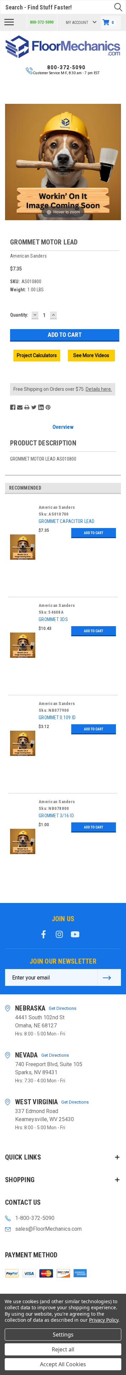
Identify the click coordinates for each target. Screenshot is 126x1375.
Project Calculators (37, 355)
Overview (63, 427)
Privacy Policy (103, 1320)
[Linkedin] (41, 407)
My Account (77, 22)
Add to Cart (93, 533)
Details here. (99, 389)
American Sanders (57, 507)
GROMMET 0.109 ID (57, 717)
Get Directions (62, 1008)
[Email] (20, 407)
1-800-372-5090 (34, 1218)
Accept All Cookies (63, 1364)
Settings (63, 1334)
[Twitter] (34, 407)
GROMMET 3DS (53, 619)
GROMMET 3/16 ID (56, 815)
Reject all (63, 1349)
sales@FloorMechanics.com (48, 1229)
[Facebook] (12, 407)
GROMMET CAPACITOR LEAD (67, 521)
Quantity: (19, 315)
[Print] (27, 407)
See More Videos (91, 355)
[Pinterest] (48, 407)
